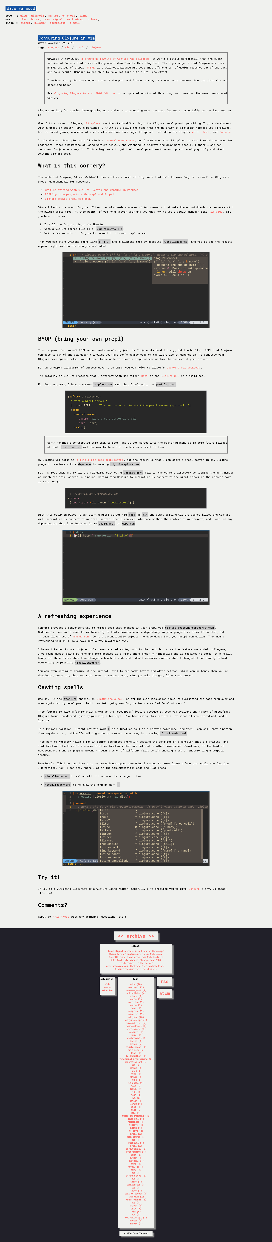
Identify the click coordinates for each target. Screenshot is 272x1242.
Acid (195, 132)
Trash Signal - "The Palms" (136, 963)
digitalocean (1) (136, 1046)
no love (91, 19)
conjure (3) (136, 1032)
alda (23, 15)
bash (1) (136, 1008)
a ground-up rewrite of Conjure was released (115, 58)
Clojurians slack (109, 699)
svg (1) (136, 1178)
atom (164, 993)
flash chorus (29, 19)
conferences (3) (136, 1029)
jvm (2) (136, 1097)
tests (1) (136, 1190)
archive (136, 936)
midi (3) (136, 1109)
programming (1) (136, 1151)
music (107, 987)
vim (68, 47)
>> (151, 936)
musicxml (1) (136, 1118)
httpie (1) (136, 1076)
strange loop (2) (136, 1175)
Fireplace (93, 123)
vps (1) (136, 1214)
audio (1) (136, 1005)
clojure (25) (136, 1017)
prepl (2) (136, 1145)
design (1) (136, 1040)
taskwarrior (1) (136, 1184)
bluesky (39, 23)
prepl (80, 47)
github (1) (136, 1067)
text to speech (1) (136, 1193)
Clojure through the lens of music (136, 969)
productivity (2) (136, 1148)
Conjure (225, 132)
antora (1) (136, 996)
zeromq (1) (136, 1223)
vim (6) (136, 1211)
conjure (54, 47)
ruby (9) (136, 1169)
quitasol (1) (136, 1160)
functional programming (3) (136, 1058)
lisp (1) (136, 1106)
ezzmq (83, 15)
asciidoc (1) (136, 1002)
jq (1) (136, 1091)
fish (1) (136, 1052)
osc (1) (136, 1139)
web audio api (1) (136, 1217)
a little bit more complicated (99, 460)
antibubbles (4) (136, 993)
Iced (206, 132)
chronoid (68, 15)
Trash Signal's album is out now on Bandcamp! (136, 951)
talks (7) (136, 1181)
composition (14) (136, 1026)
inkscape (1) (136, 1082)
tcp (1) (136, 1187)
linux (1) (136, 1103)
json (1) (136, 1094)
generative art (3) (136, 1061)
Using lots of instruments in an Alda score (135, 954)
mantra (53, 15)
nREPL (90, 67)
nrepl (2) (136, 1133)
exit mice (74, 19)
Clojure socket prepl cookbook (68, 198)
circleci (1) (136, 1014)
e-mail (75, 23)
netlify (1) (136, 1124)
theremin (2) (136, 1196)
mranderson (81, 636)
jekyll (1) (136, 1088)
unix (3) (136, 1208)
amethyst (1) (136, 987)
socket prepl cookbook (183, 367)
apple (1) (136, 999)
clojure (95, 47)
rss (165, 981)
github (25, 23)
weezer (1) (136, 1220)
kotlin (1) (136, 1100)
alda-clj (37, 15)
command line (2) (136, 1023)
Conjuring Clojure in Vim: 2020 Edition (84, 93)
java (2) (136, 1085)
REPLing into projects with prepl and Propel (79, 194)
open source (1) (136, 1136)
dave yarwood (21, 8)
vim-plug (216, 211)
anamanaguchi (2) (136, 990)
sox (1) (136, 1172)
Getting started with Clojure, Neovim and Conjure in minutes (91, 190)
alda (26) (136, 984)
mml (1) (136, 1112)
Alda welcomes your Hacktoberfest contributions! (136, 966)
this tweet (61, 916)
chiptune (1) (136, 1011)
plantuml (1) (136, 1142)
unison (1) (136, 1205)
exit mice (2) (136, 1049)
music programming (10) (136, 1115)
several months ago (119, 140)
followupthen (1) (136, 1055)
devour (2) (136, 1043)
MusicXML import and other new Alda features (136, 957)
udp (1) (136, 1202)
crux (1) (136, 1035)
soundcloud (57, 23)
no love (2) (136, 1130)
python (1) (136, 1157)
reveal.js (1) (136, 1166)
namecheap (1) (136, 1121)
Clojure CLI (170, 376)
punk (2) (136, 1154)
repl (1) (136, 1163)
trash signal (53, 19)
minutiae (107, 990)
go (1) (136, 1070)
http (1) (136, 1073)
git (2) (136, 1064)
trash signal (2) (136, 1199)
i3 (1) (136, 1079)
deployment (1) (136, 1037)
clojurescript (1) (136, 1020)
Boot (144, 376)
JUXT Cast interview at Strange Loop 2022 (136, 960)
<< (120, 936)
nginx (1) (136, 1127)
